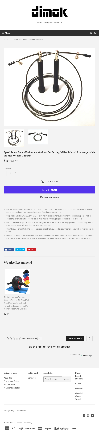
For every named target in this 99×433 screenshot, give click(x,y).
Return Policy (21, 411)
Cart (95, 33)
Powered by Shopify (24, 423)
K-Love (78, 384)
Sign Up (66, 379)
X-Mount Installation (12, 388)
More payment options (49, 197)
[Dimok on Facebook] (83, 416)
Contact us (32, 378)
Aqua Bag (8, 378)
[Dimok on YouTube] (92, 416)
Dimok (12, 423)
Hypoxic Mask (9, 384)
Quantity (7, 168)
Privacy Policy (9, 411)
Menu (7, 33)
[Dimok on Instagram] (88, 416)
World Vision (80, 388)
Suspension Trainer (12, 381)
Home (6, 39)
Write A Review (75, 338)
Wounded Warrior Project (79, 396)
